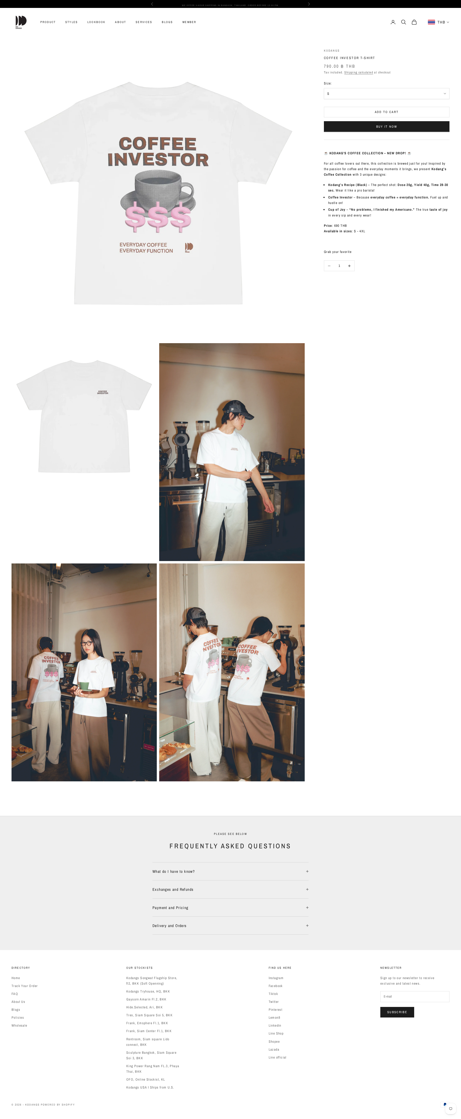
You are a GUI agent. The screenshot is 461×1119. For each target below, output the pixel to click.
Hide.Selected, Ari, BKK (144, 1007)
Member (189, 22)
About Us (18, 1001)
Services (144, 22)
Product (48, 22)
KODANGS (332, 51)
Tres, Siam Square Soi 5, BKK (149, 1015)
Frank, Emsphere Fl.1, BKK (147, 1023)
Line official (278, 1057)
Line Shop (276, 1033)
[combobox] (438, 22)
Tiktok (273, 994)
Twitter (274, 1001)
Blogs (167, 22)
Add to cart (387, 112)
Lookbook (96, 22)
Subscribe (397, 1012)
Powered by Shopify (58, 1104)
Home (16, 978)
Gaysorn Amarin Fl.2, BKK (146, 999)
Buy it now (386, 127)
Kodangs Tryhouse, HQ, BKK (148, 991)
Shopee (274, 1041)
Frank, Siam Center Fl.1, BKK (149, 1031)
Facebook (276, 986)
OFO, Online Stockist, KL (145, 1079)
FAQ (15, 994)
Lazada (274, 1049)
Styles (71, 22)
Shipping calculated (358, 72)
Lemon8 (274, 1017)
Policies (18, 1017)
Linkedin (275, 1025)
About (120, 22)
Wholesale (19, 1025)
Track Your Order (25, 986)
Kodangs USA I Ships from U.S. (150, 1087)
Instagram (276, 978)
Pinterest (276, 1009)
